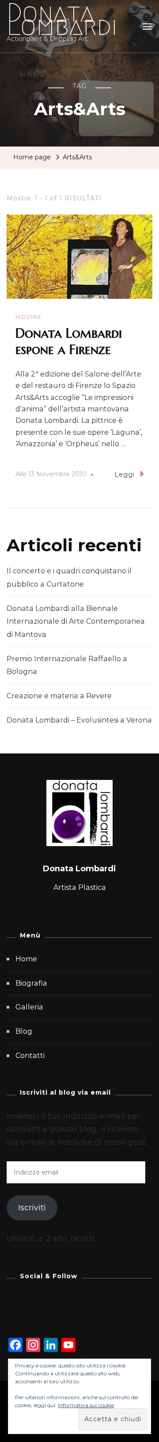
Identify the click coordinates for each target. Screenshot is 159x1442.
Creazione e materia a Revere (59, 696)
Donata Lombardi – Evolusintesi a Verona (79, 720)
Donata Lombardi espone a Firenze (68, 341)
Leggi (124, 474)
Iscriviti (32, 1207)
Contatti (30, 1055)
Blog (23, 1031)
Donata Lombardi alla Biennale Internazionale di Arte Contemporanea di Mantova (76, 621)
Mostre (28, 316)
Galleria (29, 1007)
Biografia (31, 983)
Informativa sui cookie (86, 1405)
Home (26, 959)
